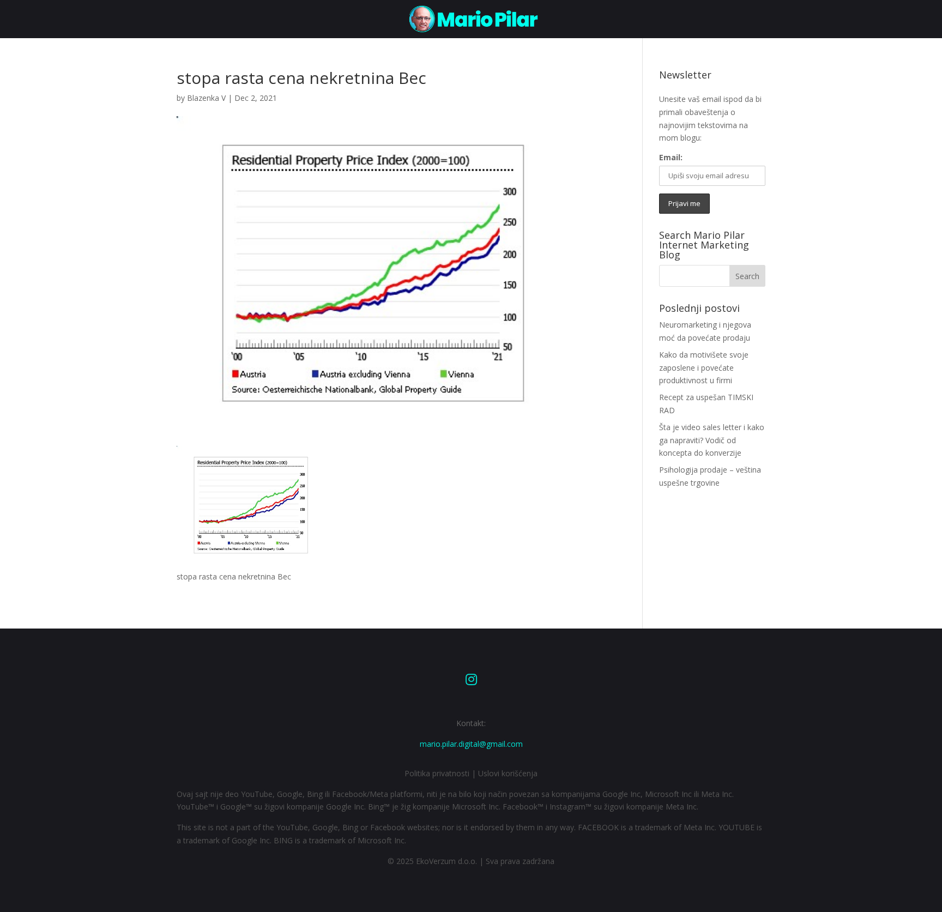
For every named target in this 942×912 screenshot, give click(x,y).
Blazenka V (206, 98)
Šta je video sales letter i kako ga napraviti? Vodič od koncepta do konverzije (711, 440)
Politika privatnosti (436, 773)
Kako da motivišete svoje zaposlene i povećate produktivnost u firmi (703, 367)
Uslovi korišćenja (508, 773)
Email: (671, 157)
